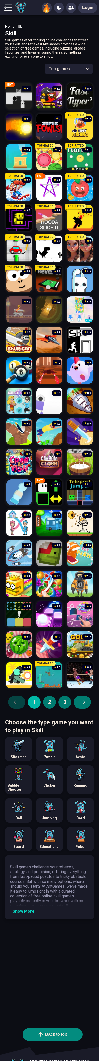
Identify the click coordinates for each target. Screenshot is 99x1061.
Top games (59, 68)
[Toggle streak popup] (47, 8)
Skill (21, 26)
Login (87, 7)
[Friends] (71, 8)
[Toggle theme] (59, 8)
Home (10, 26)
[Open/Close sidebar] (8, 8)
